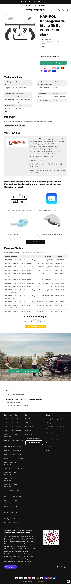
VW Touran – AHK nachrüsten (13, 522)
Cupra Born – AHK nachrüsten (13, 458)
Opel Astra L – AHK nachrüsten (10, 463)
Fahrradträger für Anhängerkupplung (24, 371)
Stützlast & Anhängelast (32, 438)
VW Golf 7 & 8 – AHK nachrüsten (10, 501)
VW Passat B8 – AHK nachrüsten (10, 514)
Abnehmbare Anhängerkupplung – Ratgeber (55, 434)
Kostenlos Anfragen (35, 242)
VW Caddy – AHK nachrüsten (13, 496)
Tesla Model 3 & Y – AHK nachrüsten (12, 491)
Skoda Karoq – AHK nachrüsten (10, 479)
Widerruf (28, 430)
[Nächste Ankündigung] (68, 2)
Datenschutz (29, 426)
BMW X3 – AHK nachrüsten (12, 446)
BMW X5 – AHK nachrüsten (12, 450)
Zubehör (48, 446)
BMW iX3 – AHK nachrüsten (12, 454)
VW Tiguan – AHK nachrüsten (13, 519)
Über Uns (28, 419)
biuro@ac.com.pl (59, 170)
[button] (4, 10)
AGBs (27, 423)
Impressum (28, 434)
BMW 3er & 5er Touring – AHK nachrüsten (13, 442)
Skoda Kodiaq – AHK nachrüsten (10, 485)
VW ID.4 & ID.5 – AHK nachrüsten (10, 508)
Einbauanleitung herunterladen (15, 125)
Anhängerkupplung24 (33, 581)
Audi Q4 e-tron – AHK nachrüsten (11, 435)
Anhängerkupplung (52, 439)
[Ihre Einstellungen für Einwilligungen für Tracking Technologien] (68, 581)
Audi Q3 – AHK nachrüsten (12, 430)
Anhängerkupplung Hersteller (55, 419)
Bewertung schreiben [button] (35, 327)
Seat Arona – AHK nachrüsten (13, 468)
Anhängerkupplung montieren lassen (55, 428)
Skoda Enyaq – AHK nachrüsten (10, 473)
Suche (48, 450)
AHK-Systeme (50, 423)
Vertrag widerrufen (34, 442)
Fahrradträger (50, 443)
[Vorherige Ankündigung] (3, 2)
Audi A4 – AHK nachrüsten (12, 419)
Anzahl (42, 46)
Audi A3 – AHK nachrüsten (12, 423)
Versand (49, 41)
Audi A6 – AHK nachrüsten (12, 426)
